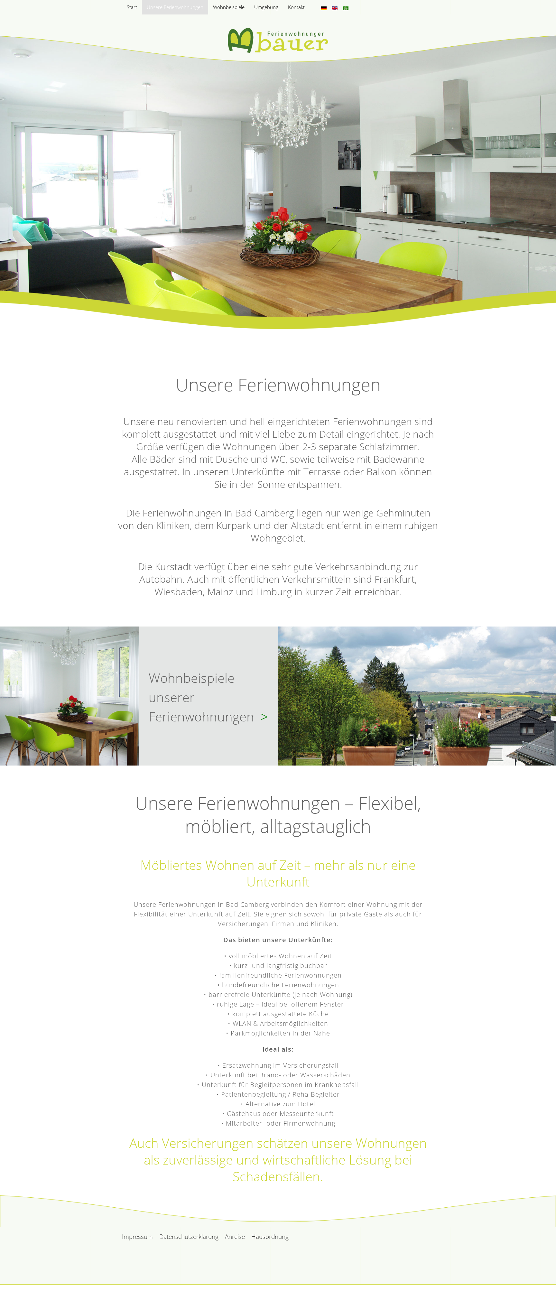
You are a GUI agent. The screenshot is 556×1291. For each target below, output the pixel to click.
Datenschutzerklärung (188, 1236)
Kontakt (296, 7)
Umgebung (266, 7)
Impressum (137, 1236)
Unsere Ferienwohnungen (175, 7)
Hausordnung (270, 1236)
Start (132, 7)
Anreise (235, 1236)
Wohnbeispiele (229, 7)
